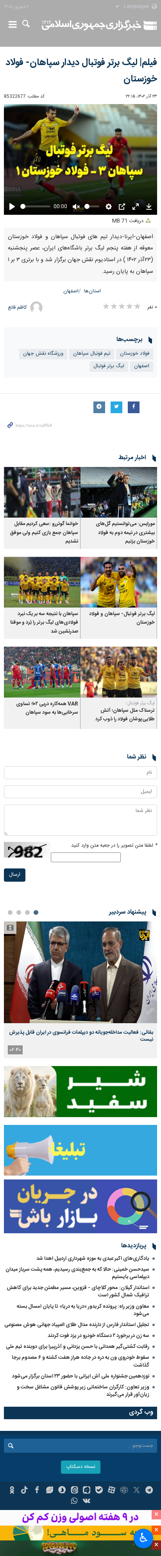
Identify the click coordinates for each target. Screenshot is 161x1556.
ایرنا (91, 25)
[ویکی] (87, 1502)
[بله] (99, 1491)
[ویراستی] (49, 1491)
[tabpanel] (80, 989)
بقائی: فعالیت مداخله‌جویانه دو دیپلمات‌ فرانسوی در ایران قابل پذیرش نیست (81, 1036)
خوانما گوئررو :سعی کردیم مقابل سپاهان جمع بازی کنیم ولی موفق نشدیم (44, 533)
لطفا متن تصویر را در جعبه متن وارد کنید (114, 845)
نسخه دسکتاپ (80, 1467)
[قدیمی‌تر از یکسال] (118, 492)
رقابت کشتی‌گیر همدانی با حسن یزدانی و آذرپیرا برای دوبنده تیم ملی (77, 1346)
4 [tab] (10, 912)
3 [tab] (18, 912)
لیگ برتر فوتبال (108, 366)
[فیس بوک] (37, 1491)
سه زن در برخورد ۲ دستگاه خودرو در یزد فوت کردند (98, 1335)
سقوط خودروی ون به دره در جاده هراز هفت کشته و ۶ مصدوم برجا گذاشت (80, 1361)
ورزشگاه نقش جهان (43, 354)
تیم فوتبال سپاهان (91, 354)
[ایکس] (136, 1491)
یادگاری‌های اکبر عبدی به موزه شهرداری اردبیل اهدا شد (92, 1258)
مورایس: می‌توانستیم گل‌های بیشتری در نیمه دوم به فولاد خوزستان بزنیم (125, 533)
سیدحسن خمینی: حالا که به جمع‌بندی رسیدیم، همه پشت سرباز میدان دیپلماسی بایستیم (77, 1273)
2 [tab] (27, 912)
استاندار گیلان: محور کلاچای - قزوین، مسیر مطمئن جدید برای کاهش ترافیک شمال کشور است (78, 1292)
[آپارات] (111, 1491)
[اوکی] (12, 1491)
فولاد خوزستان (134, 354)
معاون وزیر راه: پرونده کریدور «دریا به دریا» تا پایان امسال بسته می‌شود (83, 1310)
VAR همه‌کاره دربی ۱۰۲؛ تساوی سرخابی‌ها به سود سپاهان (47, 708)
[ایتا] (74, 1491)
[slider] (35, 206)
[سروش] (62, 1491)
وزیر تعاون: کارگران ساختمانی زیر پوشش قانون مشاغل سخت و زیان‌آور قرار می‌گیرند (83, 1391)
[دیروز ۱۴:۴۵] (80, 972)
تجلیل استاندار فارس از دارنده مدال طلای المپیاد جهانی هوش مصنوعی (76, 1325)
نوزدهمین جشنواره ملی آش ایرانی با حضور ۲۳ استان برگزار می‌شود (80, 1376)
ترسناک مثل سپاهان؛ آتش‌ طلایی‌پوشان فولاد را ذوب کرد (125, 715)
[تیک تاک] (24, 1491)
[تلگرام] (149, 1491)
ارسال (14, 875)
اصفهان (71, 291)
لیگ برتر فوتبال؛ (140, 703)
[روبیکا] (124, 1491)
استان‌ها (92, 291)
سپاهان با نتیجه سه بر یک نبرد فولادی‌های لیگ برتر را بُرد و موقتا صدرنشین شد (44, 623)
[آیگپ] (87, 1491)
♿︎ (143, 1538)
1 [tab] (36, 912)
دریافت (128, 221)
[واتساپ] (74, 1502)
